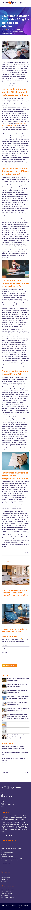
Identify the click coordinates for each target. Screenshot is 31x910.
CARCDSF (3, 854)
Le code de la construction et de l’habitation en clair (14, 630)
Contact (3, 881)
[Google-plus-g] (6, 835)
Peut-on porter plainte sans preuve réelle (12, 858)
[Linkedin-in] (11, 835)
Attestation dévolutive (7, 856)
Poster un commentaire (9, 665)
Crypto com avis (5, 863)
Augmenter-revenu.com (7, 889)
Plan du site (4, 879)
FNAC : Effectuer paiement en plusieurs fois (12, 861)
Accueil (4, 29)
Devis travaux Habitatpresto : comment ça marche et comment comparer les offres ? (15, 594)
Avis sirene (4, 846)
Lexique (3, 875)
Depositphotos (19, 907)
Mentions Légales (5, 877)
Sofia (9, 33)
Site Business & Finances (7, 897)
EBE (2, 850)
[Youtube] (9, 835)
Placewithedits (5, 844)
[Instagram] (4, 835)
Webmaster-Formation (7, 893)
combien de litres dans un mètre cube (11, 848)
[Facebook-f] (2, 835)
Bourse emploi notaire (7, 852)
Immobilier (10, 29)
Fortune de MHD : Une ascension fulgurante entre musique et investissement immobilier (16, 737)
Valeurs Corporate (6, 891)
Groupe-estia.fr (5, 895)
